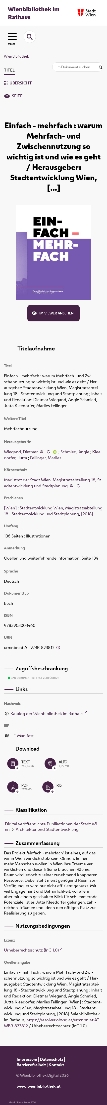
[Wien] (10, 508)
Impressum (27, 1059)
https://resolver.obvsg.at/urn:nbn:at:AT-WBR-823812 (52, 1023)
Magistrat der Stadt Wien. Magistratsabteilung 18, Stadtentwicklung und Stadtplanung (52, 483)
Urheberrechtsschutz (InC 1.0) (31, 950)
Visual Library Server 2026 (22, 1102)
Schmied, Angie (74, 452)
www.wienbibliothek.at (38, 1086)
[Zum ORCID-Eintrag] (54, 452)
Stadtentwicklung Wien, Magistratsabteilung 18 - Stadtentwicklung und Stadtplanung (53, 511)
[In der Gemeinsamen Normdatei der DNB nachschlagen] (48, 452)
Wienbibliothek (16, 56)
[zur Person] (41, 452)
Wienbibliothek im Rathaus (33, 13)
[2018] (87, 514)
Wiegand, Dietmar (21, 452)
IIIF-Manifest (22, 735)
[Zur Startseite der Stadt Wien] (87, 12)
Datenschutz (51, 1059)
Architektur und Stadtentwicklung (47, 829)
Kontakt (56, 1064)
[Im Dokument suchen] (100, 67)
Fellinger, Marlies (45, 457)
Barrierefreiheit (31, 1064)
